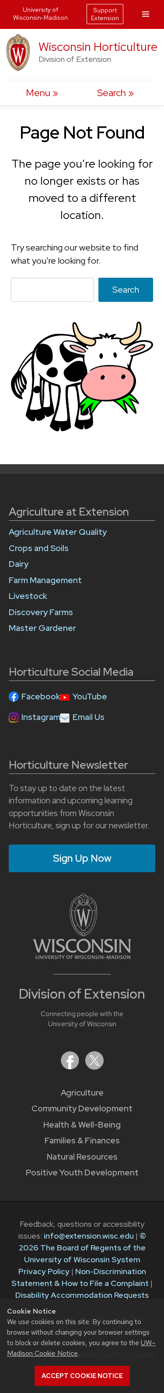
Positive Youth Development (82, 1172)
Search (125, 289)
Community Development (82, 1108)
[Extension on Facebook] (71, 1066)
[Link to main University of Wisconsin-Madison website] (82, 956)
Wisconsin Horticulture (97, 46)
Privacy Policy (44, 1271)
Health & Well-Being (82, 1124)
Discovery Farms (41, 612)
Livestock (28, 596)
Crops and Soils (39, 548)
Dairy (18, 564)
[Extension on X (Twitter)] (94, 1066)
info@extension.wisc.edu (89, 1236)
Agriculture (82, 1092)
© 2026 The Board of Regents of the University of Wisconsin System (82, 1247)
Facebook (40, 696)
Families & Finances (82, 1140)
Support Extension (105, 14)
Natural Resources (82, 1156)
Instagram (40, 717)
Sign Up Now (82, 858)
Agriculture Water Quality (58, 531)
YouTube (90, 696)
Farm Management (45, 580)
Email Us (89, 717)
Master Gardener (42, 628)
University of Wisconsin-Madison (40, 13)
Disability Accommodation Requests (82, 1295)
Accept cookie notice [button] (82, 1376)
